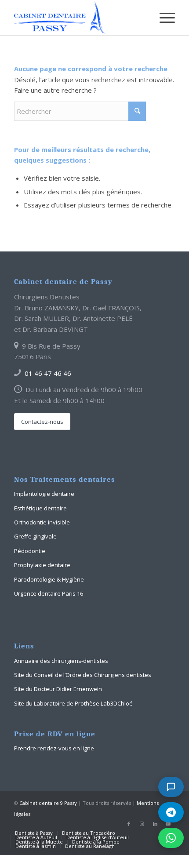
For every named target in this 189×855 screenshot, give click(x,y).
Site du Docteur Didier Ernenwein (58, 689)
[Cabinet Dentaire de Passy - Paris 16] (78, 17)
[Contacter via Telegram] (171, 812)
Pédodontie (29, 551)
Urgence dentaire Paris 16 (48, 593)
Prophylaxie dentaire (42, 565)
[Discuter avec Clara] (171, 787)
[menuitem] (163, 17)
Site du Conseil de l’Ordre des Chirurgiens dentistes (82, 675)
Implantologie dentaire (44, 494)
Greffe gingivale (35, 536)
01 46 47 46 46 (48, 373)
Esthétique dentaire (40, 508)
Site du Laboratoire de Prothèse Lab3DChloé (73, 703)
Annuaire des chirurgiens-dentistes (61, 661)
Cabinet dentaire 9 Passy (48, 803)
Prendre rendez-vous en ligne (54, 748)
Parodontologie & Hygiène (49, 579)
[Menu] (163, 17)
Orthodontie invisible (42, 522)
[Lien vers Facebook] (128, 823)
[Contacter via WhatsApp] (171, 838)
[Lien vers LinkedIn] (155, 823)
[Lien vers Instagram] (142, 823)
